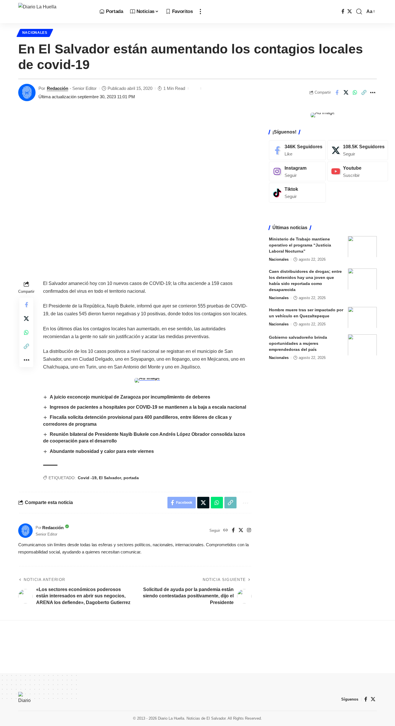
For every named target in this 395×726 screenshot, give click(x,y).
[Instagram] (249, 530)
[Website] (225, 530)
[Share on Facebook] (337, 92)
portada (131, 477)
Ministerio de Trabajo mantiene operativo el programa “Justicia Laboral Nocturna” (300, 244)
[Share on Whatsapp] (355, 92)
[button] (200, 11)
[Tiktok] (297, 193)
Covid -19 (87, 477)
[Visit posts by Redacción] (27, 92)
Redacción (57, 88)
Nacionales (34, 32)
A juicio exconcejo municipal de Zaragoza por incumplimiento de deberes (130, 397)
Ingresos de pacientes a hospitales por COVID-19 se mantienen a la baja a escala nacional (148, 407)
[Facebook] (343, 11)
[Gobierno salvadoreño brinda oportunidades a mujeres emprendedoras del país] (362, 345)
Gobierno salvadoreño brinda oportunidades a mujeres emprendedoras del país (298, 343)
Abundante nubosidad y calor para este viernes (102, 451)
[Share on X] (346, 92)
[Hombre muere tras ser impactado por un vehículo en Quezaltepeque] (362, 317)
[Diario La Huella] (54, 11)
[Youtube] (357, 171)
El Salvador (110, 477)
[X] (349, 11)
